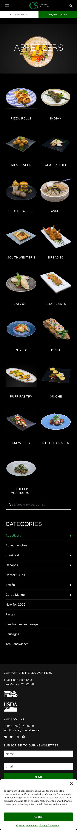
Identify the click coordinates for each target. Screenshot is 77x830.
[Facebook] (23, 736)
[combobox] (38, 505)
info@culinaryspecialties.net (22, 730)
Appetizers (13, 535)
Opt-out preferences (27, 825)
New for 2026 (15, 604)
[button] (71, 784)
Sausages (12, 634)
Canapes (12, 565)
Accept (39, 816)
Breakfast (12, 555)
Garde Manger (16, 594)
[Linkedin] (5, 736)
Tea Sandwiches (17, 644)
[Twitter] (11, 736)
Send (38, 777)
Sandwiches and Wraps (22, 624)
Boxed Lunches (16, 545)
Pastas (10, 614)
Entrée (10, 585)
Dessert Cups (15, 575)
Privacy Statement (49, 825)
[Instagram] (17, 736)
